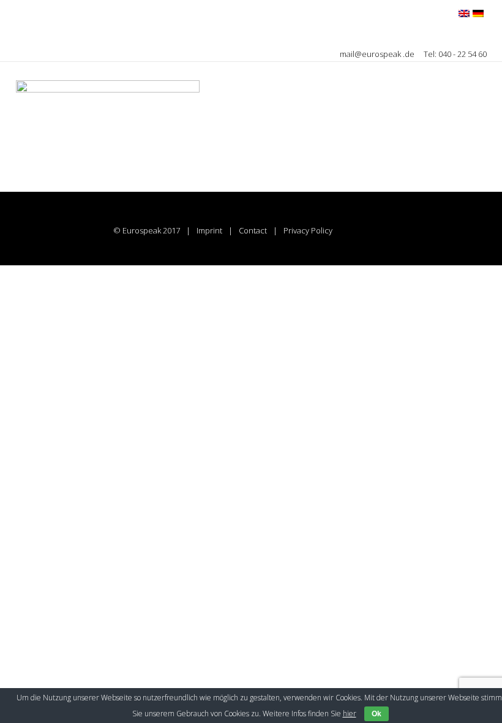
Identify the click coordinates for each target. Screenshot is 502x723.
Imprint (209, 230)
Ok (376, 714)
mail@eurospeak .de (378, 53)
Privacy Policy (307, 230)
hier (349, 713)
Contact (253, 230)
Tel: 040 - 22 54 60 (455, 53)
